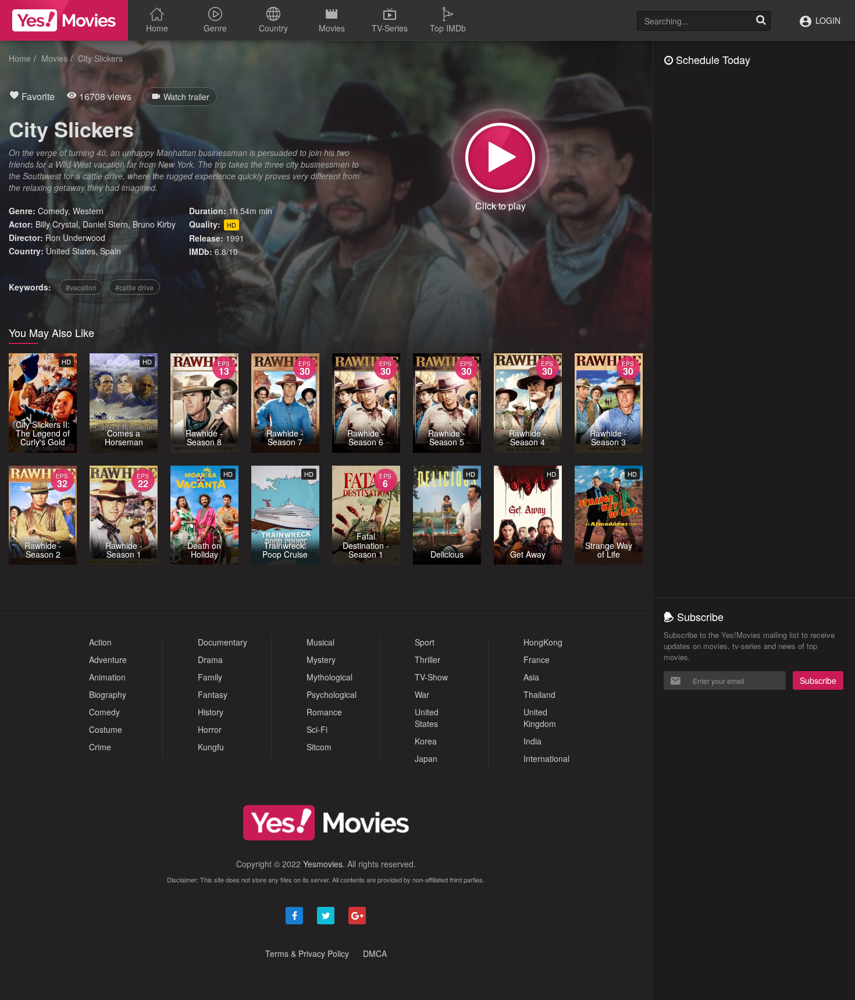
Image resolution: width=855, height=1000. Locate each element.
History (210, 712)
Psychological (332, 694)
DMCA (375, 953)
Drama (210, 659)
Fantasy (212, 694)
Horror (210, 729)
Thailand (539, 694)
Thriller (427, 659)
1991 (235, 238)
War (422, 694)
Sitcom (319, 747)
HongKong (542, 642)
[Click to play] (500, 158)
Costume (105, 729)
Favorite (37, 96)
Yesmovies (323, 864)
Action (100, 642)
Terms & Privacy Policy (307, 953)
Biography (107, 694)
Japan (426, 758)
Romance (324, 712)
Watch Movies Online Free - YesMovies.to (64, 20)
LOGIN (826, 20)
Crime (100, 747)
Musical (320, 642)
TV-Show (431, 677)
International (546, 758)
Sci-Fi (317, 729)
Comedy (53, 211)
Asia (531, 677)
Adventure (108, 659)
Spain (110, 251)
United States (70, 251)
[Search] (761, 21)
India (532, 741)
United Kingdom (539, 717)
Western (88, 211)
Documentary (222, 642)
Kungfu (211, 747)
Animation (107, 677)
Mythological (329, 677)
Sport (424, 642)
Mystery (321, 659)
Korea (426, 741)
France (536, 659)
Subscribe (818, 680)
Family (210, 677)
